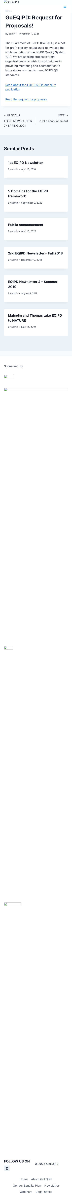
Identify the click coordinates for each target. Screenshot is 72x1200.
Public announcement (53, 118)
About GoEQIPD (41, 1179)
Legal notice (44, 1191)
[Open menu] (65, 6)
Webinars (26, 1191)
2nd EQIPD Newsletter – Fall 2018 (35, 253)
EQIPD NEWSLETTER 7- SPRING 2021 (18, 120)
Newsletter (51, 1185)
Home (24, 1179)
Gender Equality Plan (27, 1185)
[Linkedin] (7, 1168)
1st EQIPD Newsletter (25, 163)
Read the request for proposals (26, 99)
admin (12, 33)
